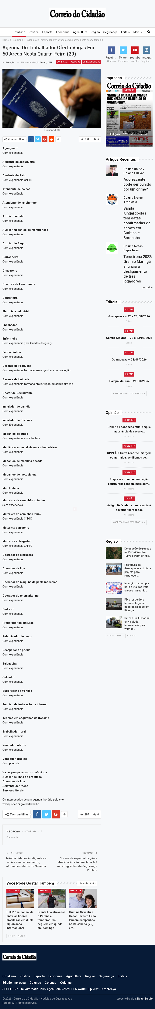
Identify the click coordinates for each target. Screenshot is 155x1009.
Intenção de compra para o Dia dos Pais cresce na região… (136, 587)
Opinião (129, 498)
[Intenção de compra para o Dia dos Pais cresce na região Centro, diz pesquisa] (114, 588)
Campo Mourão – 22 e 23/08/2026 (129, 338)
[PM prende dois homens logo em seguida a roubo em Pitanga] (114, 604)
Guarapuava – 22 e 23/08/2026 (129, 316)
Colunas (35, 982)
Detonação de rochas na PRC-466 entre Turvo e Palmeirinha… (137, 552)
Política (34, 32)
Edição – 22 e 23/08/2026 (129, 134)
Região (95, 32)
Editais (125, 32)
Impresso (129, 90)
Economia (62, 32)
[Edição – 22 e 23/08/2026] (129, 115)
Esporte (47, 32)
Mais (136, 32)
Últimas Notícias (91, 62)
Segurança (110, 32)
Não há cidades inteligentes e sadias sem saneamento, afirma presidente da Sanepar (26, 862)
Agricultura (80, 32)
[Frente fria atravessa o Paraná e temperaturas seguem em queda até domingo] (52, 898)
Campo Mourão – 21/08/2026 (129, 381)
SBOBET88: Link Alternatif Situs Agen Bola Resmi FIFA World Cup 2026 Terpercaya (59, 989)
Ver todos (147, 287)
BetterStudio (145, 998)
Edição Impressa (14, 982)
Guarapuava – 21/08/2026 (129, 359)
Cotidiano (19, 32)
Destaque (75, 62)
